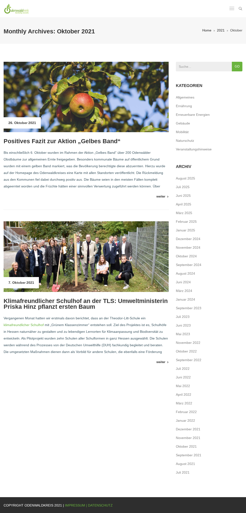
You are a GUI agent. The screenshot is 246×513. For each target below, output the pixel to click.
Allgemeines (185, 97)
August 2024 (185, 273)
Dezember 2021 (188, 429)
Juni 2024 (183, 282)
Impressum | (76, 505)
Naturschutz (185, 140)
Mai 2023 (183, 334)
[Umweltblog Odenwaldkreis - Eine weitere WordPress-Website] (16, 8)
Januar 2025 (185, 230)
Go (237, 66)
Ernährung (184, 106)
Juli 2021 (183, 472)
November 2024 (188, 247)
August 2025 (185, 178)
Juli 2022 (183, 369)
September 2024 (188, 265)
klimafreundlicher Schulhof (24, 325)
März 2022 (184, 403)
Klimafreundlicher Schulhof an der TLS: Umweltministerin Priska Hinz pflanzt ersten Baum (86, 303)
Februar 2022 (186, 412)
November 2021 (188, 438)
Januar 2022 (185, 420)
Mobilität (182, 132)
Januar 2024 (185, 299)
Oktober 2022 (186, 351)
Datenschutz (100, 505)
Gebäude (183, 123)
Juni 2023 (183, 325)
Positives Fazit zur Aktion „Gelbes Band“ (62, 141)
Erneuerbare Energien (193, 115)
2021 (221, 30)
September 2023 (188, 308)
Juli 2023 (183, 317)
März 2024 (184, 291)
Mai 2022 (183, 386)
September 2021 (188, 455)
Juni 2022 (183, 377)
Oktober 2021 (186, 446)
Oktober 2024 (186, 256)
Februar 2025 (186, 221)
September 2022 (188, 360)
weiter (160, 196)
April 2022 (183, 394)
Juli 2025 (183, 187)
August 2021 (185, 464)
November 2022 (188, 343)
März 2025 (184, 213)
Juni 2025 (183, 196)
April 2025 (183, 204)
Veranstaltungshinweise (194, 149)
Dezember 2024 (188, 239)
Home (206, 30)
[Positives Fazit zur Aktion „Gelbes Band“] (86, 97)
